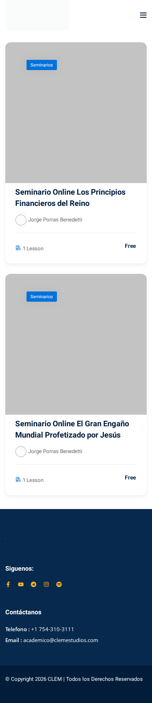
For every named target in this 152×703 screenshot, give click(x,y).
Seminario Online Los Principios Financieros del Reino (70, 198)
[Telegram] (33, 584)
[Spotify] (59, 584)
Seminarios (41, 65)
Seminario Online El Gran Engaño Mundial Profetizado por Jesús (72, 429)
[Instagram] (46, 584)
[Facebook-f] (8, 584)
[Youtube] (21, 584)
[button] (143, 15)
